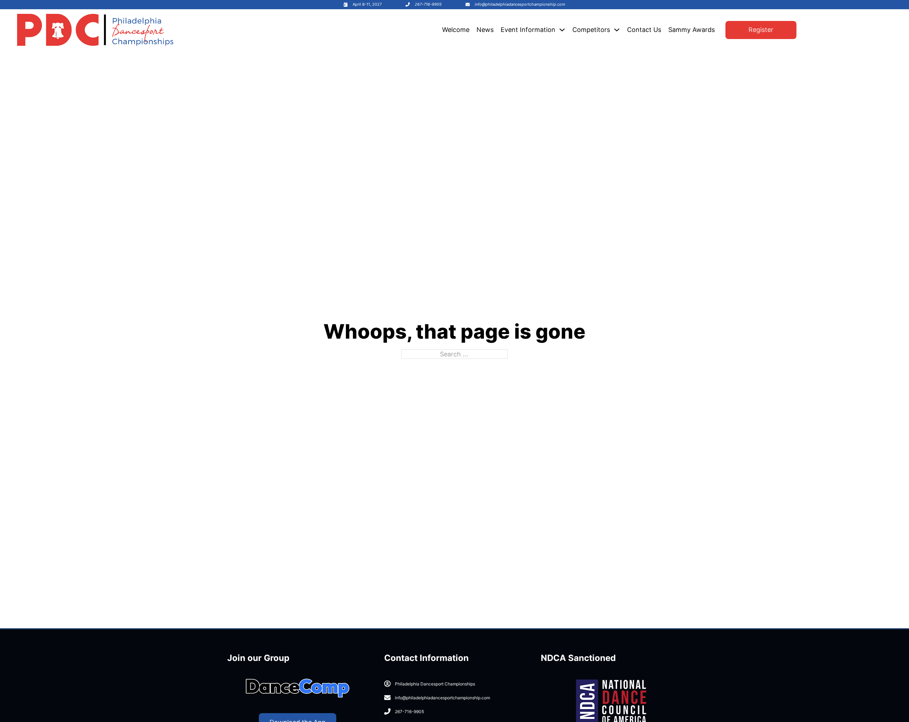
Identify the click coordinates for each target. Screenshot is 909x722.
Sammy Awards (691, 29)
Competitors (591, 29)
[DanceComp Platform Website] (297, 688)
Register (761, 29)
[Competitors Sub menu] (617, 30)
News (485, 29)
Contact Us (644, 29)
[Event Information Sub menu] (562, 30)
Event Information (528, 29)
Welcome (455, 29)
